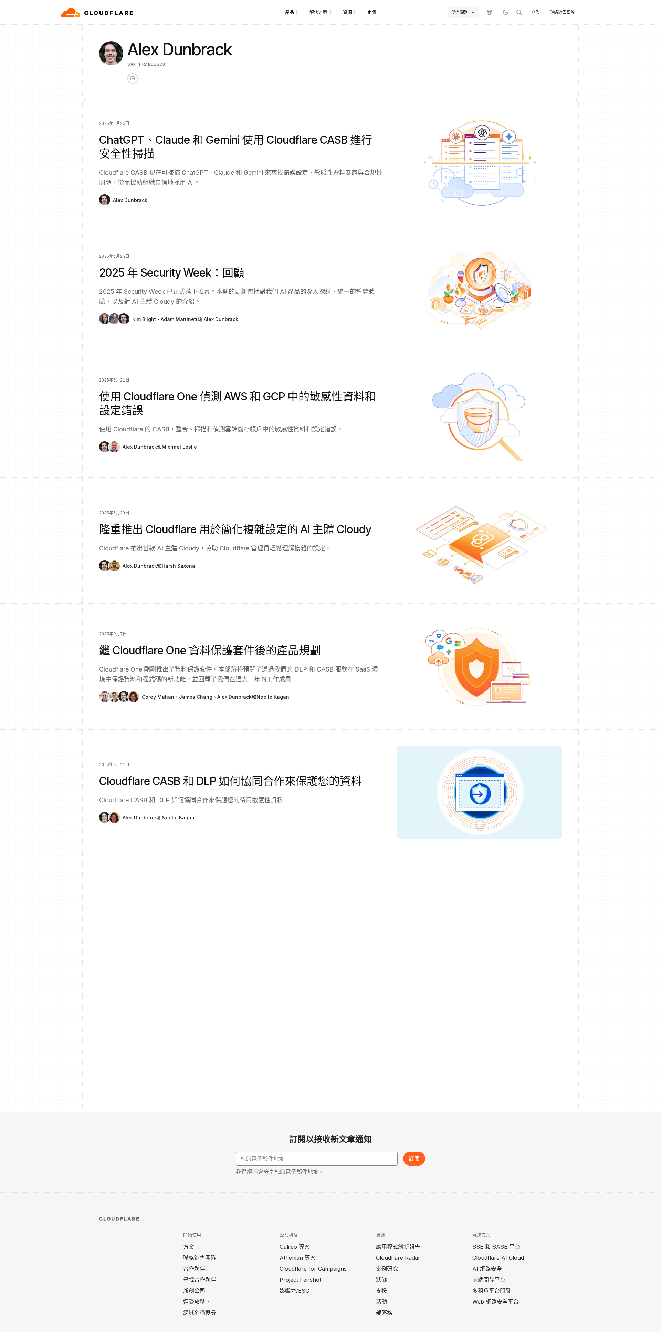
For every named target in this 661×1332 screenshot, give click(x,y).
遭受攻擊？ (197, 1301)
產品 (289, 12)
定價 (371, 12)
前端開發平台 (488, 1279)
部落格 (384, 1312)
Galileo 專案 (295, 1246)
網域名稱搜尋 (199, 1312)
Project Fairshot (300, 1279)
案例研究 (387, 1268)
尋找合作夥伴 (199, 1279)
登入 (535, 12)
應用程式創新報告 (398, 1246)
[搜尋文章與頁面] (519, 12)
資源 (347, 12)
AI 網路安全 (487, 1268)
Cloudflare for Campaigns (313, 1268)
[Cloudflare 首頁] (98, 12)
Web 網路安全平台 (495, 1301)
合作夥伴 (194, 1268)
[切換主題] (505, 12)
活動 (381, 1301)
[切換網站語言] (489, 12)
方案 (188, 1246)
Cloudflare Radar (398, 1257)
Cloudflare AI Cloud (498, 1257)
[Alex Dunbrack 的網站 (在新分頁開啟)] (132, 78)
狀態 (381, 1279)
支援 (381, 1290)
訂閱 (414, 1158)
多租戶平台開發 (491, 1290)
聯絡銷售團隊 (562, 12)
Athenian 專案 (298, 1257)
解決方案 (318, 12)
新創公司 (194, 1290)
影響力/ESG (294, 1290)
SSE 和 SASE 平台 (496, 1246)
